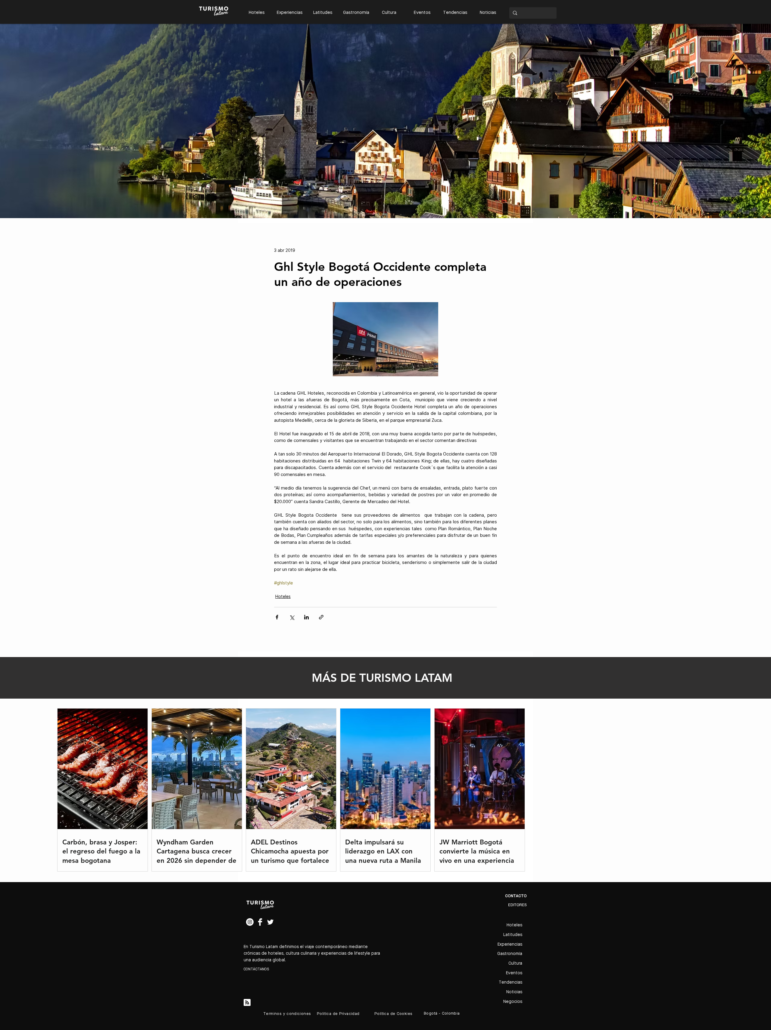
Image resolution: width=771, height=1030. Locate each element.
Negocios (512, 1002)
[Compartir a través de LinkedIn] (306, 617)
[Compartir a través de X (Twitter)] (292, 617)
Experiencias (510, 944)
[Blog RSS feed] (247, 1003)
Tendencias (510, 982)
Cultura (515, 963)
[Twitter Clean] (270, 922)
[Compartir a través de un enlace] (321, 617)
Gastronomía (509, 954)
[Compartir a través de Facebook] (277, 617)
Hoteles (283, 596)
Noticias (514, 992)
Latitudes (512, 935)
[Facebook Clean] (260, 922)
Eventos (514, 973)
